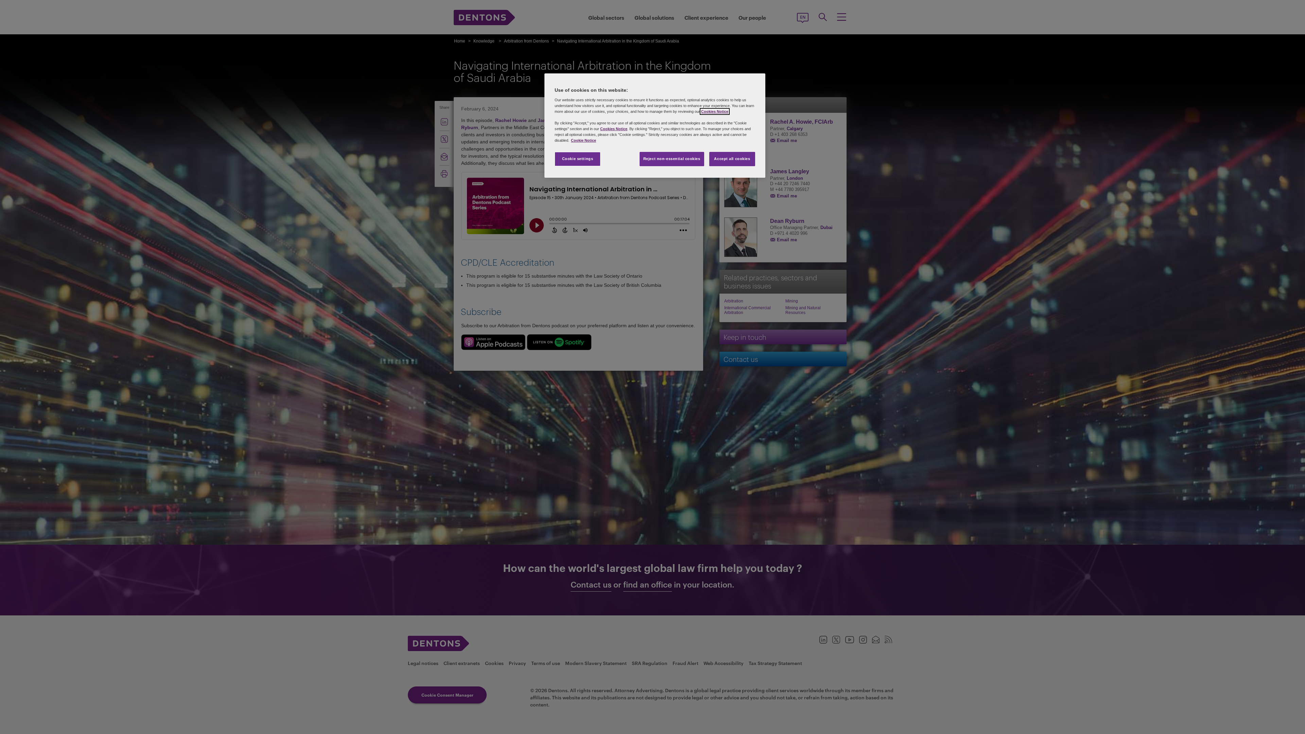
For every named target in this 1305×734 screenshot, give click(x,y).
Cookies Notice (714, 111)
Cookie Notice (583, 140)
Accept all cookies (732, 159)
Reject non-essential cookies (671, 159)
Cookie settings (577, 159)
